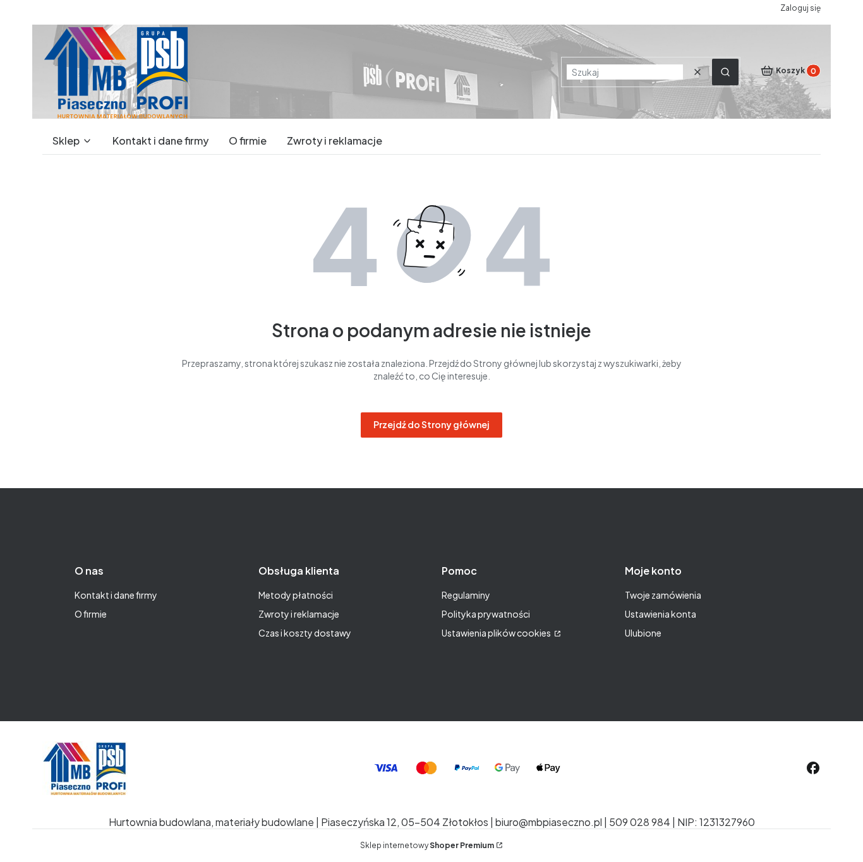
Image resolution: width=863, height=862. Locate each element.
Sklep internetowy (427, 845)
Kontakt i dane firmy (116, 595)
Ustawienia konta (660, 614)
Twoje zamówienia (663, 595)
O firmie (91, 614)
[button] (725, 72)
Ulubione (643, 632)
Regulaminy (466, 595)
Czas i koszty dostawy (304, 632)
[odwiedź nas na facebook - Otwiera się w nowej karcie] (813, 767)
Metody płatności (295, 595)
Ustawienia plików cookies (497, 632)
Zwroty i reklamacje (298, 614)
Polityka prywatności (486, 614)
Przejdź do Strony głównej (431, 424)
